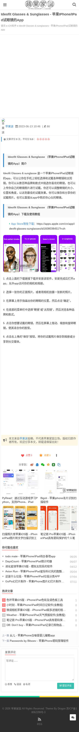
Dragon (62, 708)
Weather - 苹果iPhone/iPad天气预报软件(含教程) (34, 614)
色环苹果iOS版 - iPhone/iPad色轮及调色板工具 (33, 599)
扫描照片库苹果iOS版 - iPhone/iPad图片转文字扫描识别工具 (19, 538)
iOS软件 (12, 25)
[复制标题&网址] (58, 465)
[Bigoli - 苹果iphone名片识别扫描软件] (58, 482)
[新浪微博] (31, 465)
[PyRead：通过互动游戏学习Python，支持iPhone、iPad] (20, 482)
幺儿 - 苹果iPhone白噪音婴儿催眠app (32, 635)
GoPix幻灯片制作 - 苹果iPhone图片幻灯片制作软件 (34, 581)
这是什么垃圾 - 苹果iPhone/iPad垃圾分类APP (31, 576)
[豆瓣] (53, 464)
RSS (39, 724)
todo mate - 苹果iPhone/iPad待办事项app (28, 556)
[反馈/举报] (56, 455)
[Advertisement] (39, 76)
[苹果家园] (40, 7)
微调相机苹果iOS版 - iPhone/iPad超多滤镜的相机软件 (34, 609)
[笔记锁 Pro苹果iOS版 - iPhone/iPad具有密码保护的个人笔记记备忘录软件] (58, 518)
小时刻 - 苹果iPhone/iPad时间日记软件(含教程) (33, 604)
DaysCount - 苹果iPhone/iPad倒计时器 (27, 561)
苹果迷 (9, 126)
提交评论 (67, 685)
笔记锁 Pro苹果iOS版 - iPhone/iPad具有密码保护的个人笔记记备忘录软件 (57, 538)
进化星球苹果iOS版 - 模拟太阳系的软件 (27, 566)
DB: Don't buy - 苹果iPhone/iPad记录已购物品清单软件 (34, 624)
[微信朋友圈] (43, 465)
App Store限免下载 (22, 223)
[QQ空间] (48, 464)
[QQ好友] (37, 465)
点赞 (29, 455)
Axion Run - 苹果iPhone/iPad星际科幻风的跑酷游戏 (34, 571)
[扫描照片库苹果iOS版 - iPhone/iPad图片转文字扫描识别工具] (20, 518)
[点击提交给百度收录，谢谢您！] (5, 139)
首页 (3, 25)
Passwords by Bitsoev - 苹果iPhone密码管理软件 (39, 640)
